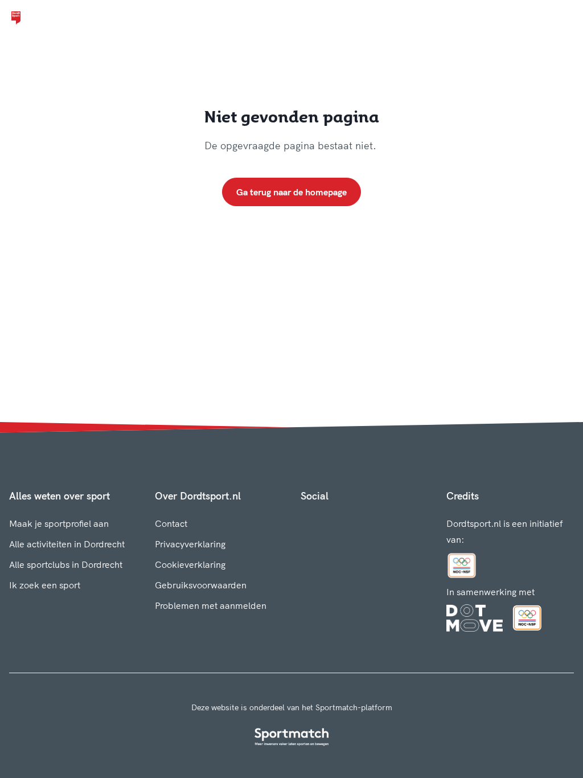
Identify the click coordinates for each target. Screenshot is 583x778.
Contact (171, 523)
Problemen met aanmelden (210, 605)
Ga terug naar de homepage (291, 192)
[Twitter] (341, 521)
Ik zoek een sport (44, 585)
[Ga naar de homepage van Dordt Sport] (15, 18)
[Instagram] (323, 521)
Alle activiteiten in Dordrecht (67, 544)
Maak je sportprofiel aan (59, 523)
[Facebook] (305, 521)
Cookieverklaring (190, 564)
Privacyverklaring (190, 544)
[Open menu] (564, 18)
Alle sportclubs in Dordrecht (65, 564)
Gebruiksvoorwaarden (201, 585)
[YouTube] (359, 521)
